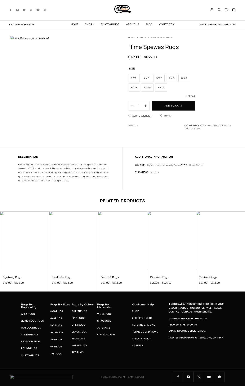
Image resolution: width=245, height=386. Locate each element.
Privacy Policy (141, 338)
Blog (149, 24)
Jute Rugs (104, 327)
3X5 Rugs (56, 353)
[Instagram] (17, 9)
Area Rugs (28, 314)
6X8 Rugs (56, 318)
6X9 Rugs (56, 346)
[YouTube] (38, 9)
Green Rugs (79, 311)
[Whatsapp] (24, 9)
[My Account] (212, 9)
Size (131, 68)
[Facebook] (10, 9)
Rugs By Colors (83, 304)
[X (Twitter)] (31, 9)
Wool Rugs (104, 314)
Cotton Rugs (106, 334)
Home (74, 24)
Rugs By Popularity (28, 305)
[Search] (219, 9)
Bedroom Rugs (30, 341)
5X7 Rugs (56, 325)
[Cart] (234, 10)
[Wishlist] (227, 10)
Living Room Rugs (32, 320)
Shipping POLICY (142, 318)
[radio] (133, 78)
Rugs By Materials (104, 305)
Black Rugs (79, 331)
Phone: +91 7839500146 (183, 324)
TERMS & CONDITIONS (145, 331)
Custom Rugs (110, 24)
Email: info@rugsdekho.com (187, 330)
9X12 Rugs (56, 332)
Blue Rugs (78, 338)
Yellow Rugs (192, 128)
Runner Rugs (29, 334)
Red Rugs (78, 352)
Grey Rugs (78, 324)
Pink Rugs (78, 318)
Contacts (166, 24)
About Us (132, 24)
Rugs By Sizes (60, 304)
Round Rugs (29, 348)
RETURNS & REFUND (143, 324)
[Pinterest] (45, 9)
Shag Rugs (104, 320)
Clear (191, 95)
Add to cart (173, 105)
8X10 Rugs (56, 311)
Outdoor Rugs (222, 125)
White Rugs (79, 345)
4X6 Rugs (206, 125)
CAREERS (137, 345)
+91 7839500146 (25, 24)
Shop (88, 24)
